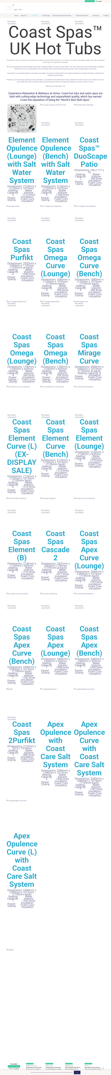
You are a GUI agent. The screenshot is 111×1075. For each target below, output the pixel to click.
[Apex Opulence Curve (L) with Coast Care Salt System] (21, 854)
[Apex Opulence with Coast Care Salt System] (55, 742)
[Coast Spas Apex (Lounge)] (55, 639)
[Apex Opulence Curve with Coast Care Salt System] (89, 742)
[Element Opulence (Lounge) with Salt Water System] (21, 153)
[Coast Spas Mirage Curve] (89, 342)
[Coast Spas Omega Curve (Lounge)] (55, 251)
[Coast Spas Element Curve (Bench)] (55, 440)
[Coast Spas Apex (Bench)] (89, 639)
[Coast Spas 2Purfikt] (21, 742)
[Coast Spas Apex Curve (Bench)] (21, 639)
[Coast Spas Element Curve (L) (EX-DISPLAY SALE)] (21, 440)
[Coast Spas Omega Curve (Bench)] (89, 251)
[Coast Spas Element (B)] (21, 543)
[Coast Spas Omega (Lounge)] (21, 342)
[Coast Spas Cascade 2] (55, 543)
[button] (28, 15)
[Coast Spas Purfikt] (21, 251)
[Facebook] (7, 7)
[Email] (11, 7)
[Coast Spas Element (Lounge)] (89, 440)
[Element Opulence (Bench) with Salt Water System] (55, 153)
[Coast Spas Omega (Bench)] (55, 342)
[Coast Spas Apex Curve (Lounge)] (89, 543)
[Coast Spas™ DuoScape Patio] (89, 153)
